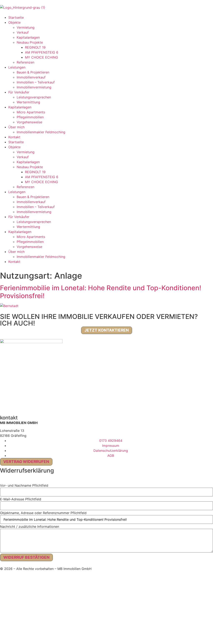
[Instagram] (16, 404)
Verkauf (23, 32)
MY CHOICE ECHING (41, 57)
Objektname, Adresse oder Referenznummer (43, 512)
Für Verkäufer (18, 92)
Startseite (16, 17)
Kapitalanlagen (28, 37)
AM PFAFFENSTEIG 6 (41, 52)
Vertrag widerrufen (26, 461)
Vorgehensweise (29, 122)
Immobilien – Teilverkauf (36, 82)
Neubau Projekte (30, 42)
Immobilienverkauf (31, 77)
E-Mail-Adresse (20, 499)
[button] (1, 480)
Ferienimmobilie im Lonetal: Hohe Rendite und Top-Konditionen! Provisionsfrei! (100, 292)
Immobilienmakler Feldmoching (41, 132)
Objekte (14, 22)
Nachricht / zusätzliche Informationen (29, 526)
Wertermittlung (28, 102)
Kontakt (14, 137)
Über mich (16, 127)
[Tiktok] (28, 404)
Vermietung (26, 27)
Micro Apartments (31, 112)
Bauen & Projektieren (33, 72)
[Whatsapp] (39, 404)
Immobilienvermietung (34, 87)
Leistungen (16, 67)
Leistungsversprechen (34, 97)
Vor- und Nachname (24, 485)
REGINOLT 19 (35, 47)
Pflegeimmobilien (30, 117)
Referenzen (25, 62)
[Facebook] (5, 404)
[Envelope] (51, 404)
